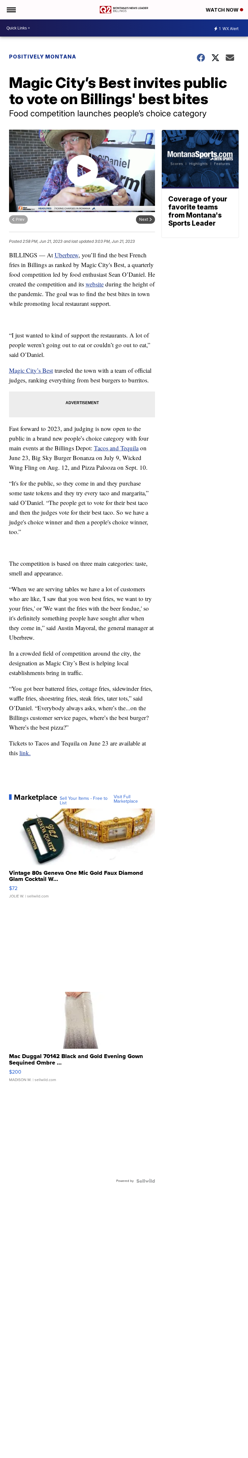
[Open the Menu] (11, 9)
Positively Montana (42, 56)
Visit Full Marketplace (126, 799)
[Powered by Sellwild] (145, 1181)
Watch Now (223, 10)
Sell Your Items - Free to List (84, 800)
